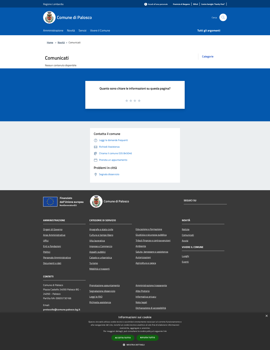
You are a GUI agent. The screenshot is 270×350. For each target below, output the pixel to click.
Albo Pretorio (143, 291)
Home (50, 42)
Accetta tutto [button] (123, 337)
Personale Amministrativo (57, 257)
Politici (46, 252)
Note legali (141, 302)
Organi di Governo (52, 229)
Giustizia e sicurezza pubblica (151, 235)
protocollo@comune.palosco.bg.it (61, 309)
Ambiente (141, 246)
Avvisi (185, 240)
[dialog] (135, 331)
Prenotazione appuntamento (104, 285)
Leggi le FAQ (95, 297)
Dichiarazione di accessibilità (151, 308)
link (165, 331)
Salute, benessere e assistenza (152, 252)
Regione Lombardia (53, 4)
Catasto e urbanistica (100, 257)
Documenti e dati (52, 263)
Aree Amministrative (54, 235)
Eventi (185, 262)
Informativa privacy (146, 297)
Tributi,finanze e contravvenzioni (153, 240)
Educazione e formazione (149, 229)
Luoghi (185, 256)
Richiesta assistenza (100, 302)
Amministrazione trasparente (151, 285)
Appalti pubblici (97, 252)
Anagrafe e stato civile (101, 229)
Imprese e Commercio (100, 246)
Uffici (46, 240)
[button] (135, 344)
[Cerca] (223, 17)
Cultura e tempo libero (101, 235)
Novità (61, 42)
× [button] (266, 316)
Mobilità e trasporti (99, 269)
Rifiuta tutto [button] (147, 337)
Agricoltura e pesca (146, 263)
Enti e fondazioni (52, 246)
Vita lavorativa (97, 240)
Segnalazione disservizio (102, 291)
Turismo (93, 263)
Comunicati (188, 235)
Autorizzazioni (143, 257)
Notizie (185, 229)
